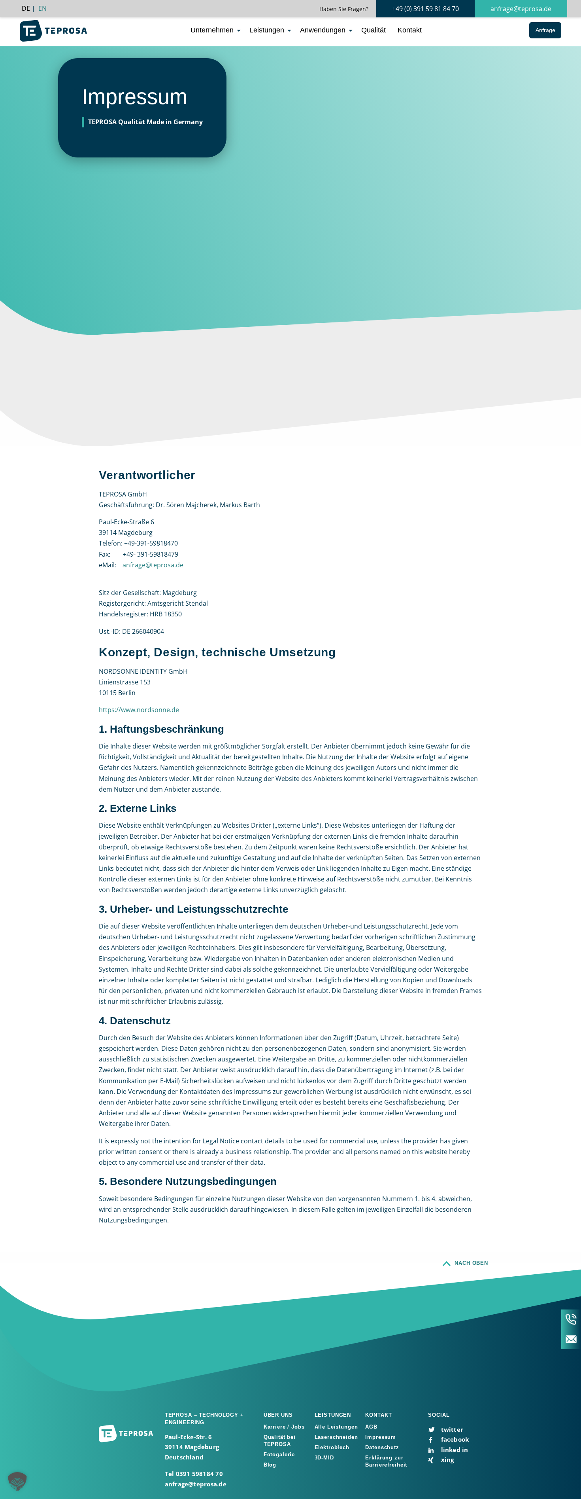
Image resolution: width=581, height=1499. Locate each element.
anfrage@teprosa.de (520, 8)
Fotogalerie (279, 1454)
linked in (453, 1450)
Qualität (373, 30)
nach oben (471, 1263)
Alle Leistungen (336, 1427)
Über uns (278, 1415)
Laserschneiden (336, 1437)
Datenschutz (382, 1447)
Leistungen (266, 30)
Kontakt (410, 30)
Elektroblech (332, 1447)
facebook (454, 1439)
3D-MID (324, 1458)
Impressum (380, 1437)
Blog (270, 1465)
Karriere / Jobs (284, 1427)
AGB (371, 1427)
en (42, 8)
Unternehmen (212, 30)
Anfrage (545, 30)
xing (446, 1459)
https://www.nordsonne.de (139, 709)
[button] (17, 1481)
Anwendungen (322, 30)
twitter (451, 1429)
